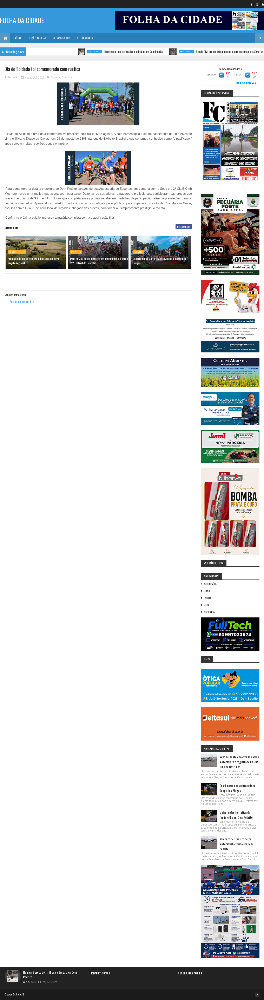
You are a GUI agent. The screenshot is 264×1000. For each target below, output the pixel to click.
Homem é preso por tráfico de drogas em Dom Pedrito (114, 51)
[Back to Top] (257, 995)
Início (17, 38)
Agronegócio (17, 252)
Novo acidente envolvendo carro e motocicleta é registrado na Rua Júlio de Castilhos (239, 762)
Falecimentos (61, 38)
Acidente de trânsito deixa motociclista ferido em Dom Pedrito (236, 844)
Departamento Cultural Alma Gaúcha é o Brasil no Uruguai (159, 260)
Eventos (67, 77)
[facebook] (251, 4)
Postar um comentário (22, 301)
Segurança (74, 51)
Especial (208, 598)
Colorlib (20, 994)
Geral (207, 605)
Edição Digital (36, 38)
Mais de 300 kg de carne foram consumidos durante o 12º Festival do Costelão (99, 260)
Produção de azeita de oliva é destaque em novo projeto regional (33, 260)
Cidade (207, 590)
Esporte (55, 77)
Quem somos (85, 38)
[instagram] (257, 4)
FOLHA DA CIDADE (22, 20)
